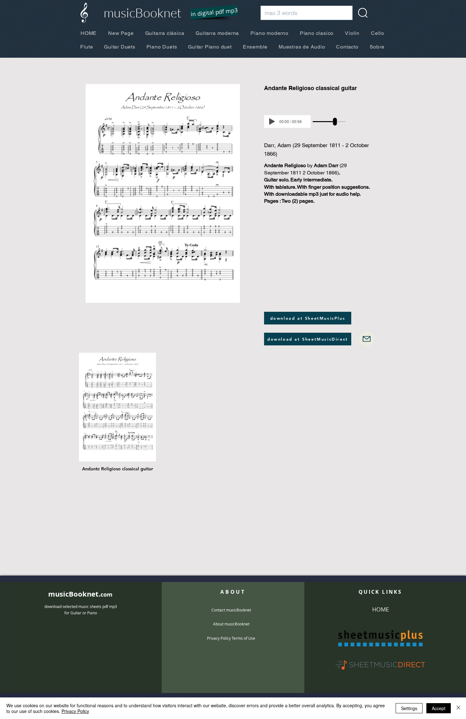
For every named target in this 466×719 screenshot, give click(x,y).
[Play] (272, 121)
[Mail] (366, 338)
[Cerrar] (458, 708)
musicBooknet (142, 12)
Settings (409, 708)
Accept (438, 708)
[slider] (335, 122)
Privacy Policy (75, 711)
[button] (210, 13)
